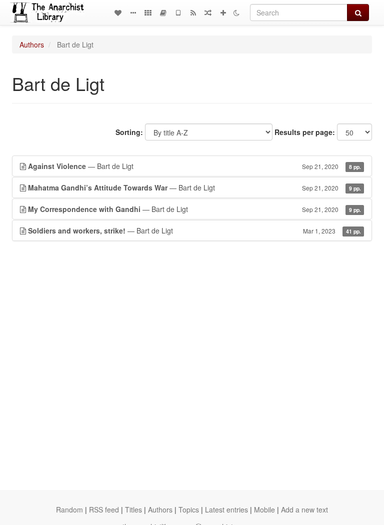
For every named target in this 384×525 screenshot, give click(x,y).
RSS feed (104, 509)
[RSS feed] (193, 12)
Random (69, 509)
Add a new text (304, 509)
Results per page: (304, 132)
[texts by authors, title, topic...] (118, 12)
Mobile (264, 509)
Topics (188, 509)
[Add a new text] (223, 12)
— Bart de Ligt (194, 166)
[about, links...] (133, 12)
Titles (133, 509)
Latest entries (226, 509)
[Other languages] (148, 12)
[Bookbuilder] (163, 12)
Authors (32, 45)
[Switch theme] (236, 12)
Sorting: (129, 132)
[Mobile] (178, 12)
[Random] (208, 12)
